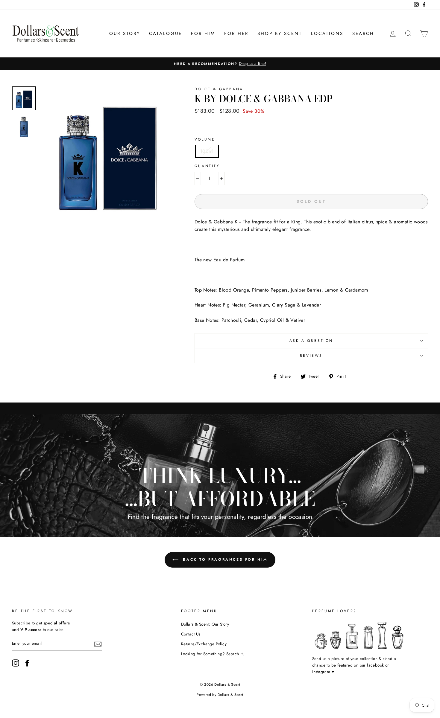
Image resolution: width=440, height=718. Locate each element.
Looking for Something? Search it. (212, 654)
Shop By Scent (279, 33)
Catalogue (165, 33)
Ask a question (311, 340)
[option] (220, 63)
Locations (327, 33)
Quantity (207, 166)
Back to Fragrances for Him (224, 559)
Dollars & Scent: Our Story (205, 624)
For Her (236, 33)
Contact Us (191, 634)
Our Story (124, 33)
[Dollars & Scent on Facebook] (27, 663)
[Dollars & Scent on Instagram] (15, 663)
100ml (207, 151)
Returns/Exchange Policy (204, 644)
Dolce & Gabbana (219, 89)
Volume (205, 139)
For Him (203, 33)
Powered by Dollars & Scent (220, 694)
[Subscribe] (98, 644)
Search (363, 33)
